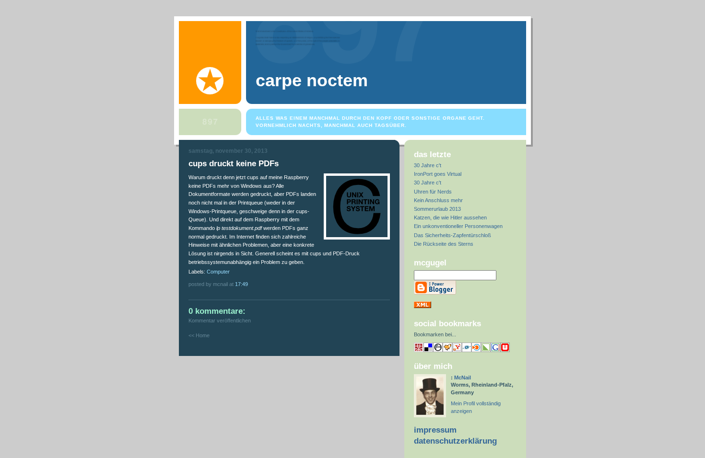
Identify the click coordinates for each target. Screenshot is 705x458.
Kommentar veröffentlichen (219, 320)
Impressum (435, 430)
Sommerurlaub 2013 (437, 209)
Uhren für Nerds (433, 192)
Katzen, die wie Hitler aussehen (450, 217)
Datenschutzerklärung (455, 441)
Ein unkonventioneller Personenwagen (458, 226)
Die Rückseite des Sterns (443, 244)
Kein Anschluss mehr (438, 200)
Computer (218, 272)
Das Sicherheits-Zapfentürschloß (452, 235)
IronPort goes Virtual (437, 174)
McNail (462, 377)
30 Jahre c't (427, 165)
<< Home (199, 335)
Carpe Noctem (312, 80)
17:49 (241, 284)
